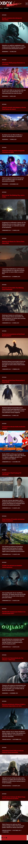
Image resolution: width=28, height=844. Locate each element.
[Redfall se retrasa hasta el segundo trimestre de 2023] (14, 165)
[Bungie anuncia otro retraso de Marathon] (14, 32)
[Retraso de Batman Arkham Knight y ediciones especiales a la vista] (14, 718)
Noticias (4, 15)
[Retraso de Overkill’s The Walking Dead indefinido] (14, 302)
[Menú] (26, 3)
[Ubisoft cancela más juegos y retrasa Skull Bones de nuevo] (14, 122)
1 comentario (5, 832)
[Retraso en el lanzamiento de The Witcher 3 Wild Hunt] (14, 672)
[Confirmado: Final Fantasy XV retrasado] (14, 487)
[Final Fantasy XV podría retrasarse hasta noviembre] (14, 533)
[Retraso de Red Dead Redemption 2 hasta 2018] (14, 395)
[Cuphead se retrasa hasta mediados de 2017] (14, 441)
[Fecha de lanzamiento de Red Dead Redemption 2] (14, 348)
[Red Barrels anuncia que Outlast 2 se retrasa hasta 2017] (14, 626)
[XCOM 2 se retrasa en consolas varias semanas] (14, 580)
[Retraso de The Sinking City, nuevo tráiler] (14, 209)
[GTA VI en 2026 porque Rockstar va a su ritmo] (14, 77)
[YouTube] (6, 837)
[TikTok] (4, 837)
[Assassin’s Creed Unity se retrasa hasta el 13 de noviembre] (14, 765)
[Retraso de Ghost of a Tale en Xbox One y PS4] (14, 256)
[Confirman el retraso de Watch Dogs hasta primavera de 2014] (14, 811)
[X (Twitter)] (2, 837)
